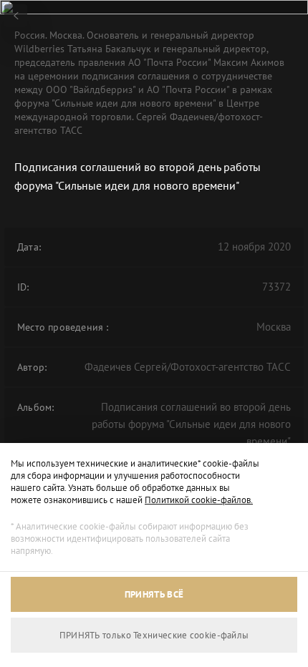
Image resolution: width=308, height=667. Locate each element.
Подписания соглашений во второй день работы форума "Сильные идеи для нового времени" (191, 424)
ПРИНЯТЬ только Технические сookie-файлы (154, 635)
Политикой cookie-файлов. (199, 500)
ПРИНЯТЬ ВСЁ (154, 594)
